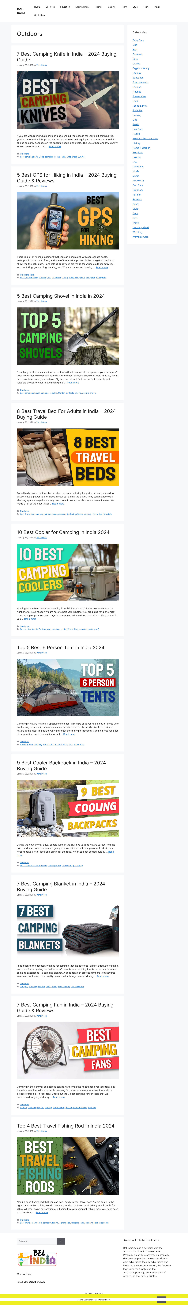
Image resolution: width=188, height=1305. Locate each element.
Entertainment (82, 7)
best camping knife (29, 157)
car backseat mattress (55, 514)
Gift (135, 119)
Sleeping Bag (64, 986)
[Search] (61, 1241)
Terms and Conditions (87, 1300)
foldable (53, 393)
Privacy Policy (104, 1300)
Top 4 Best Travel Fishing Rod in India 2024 (66, 1126)
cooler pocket (54, 865)
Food (135, 101)
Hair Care (138, 129)
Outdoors (24, 154)
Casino (136, 63)
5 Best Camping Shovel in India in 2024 (61, 296)
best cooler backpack (30, 865)
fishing (55, 1223)
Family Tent (48, 744)
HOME (37, 7)
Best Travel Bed (27, 514)
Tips (135, 218)
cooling (48, 1107)
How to (137, 157)
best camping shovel (29, 393)
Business (50, 7)
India (63, 157)
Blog (135, 49)
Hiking (57, 157)
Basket (23, 629)
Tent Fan (92, 1107)
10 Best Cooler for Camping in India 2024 (63, 532)
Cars (135, 59)
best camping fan (36, 1107)
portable (70, 393)
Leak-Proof (67, 865)
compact (47, 1223)
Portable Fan (58, 1107)
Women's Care (141, 236)
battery (23, 1107)
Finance (99, 7)
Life (135, 162)
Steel (74, 157)
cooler (63, 629)
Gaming (111, 7)
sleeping (88, 514)
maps (71, 277)
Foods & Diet (140, 105)
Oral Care (138, 185)
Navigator (90, 277)
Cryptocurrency (141, 68)
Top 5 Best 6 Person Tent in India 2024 (60, 647)
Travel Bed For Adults (102, 514)
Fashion (137, 87)
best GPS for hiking (29, 277)
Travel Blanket (77, 986)
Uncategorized (141, 227)
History (136, 143)
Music (136, 176)
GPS (49, 277)
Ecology (137, 73)
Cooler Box (72, 629)
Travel (157, 7)
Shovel (78, 393)
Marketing (138, 166)
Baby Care (138, 40)
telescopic (103, 1223)
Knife (68, 157)
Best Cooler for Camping (39, 629)
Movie (136, 171)
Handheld (56, 277)
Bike (135, 45)
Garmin (42, 277)
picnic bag (78, 865)
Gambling (138, 110)
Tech (145, 7)
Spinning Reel (91, 1223)
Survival (81, 157)
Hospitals (138, 152)
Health (124, 7)
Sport (136, 204)
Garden (61, 393)
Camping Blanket (37, 986)
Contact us (39, 15)
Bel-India (21, 11)
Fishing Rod (64, 1223)
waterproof (101, 277)
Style (135, 7)
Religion (137, 194)
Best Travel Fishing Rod (31, 1223)
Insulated (83, 629)
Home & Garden (141, 147)
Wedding (137, 232)
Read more (55, 146)
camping (49, 157)
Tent (71, 744)
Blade (41, 157)
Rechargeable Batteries (76, 1107)
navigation (80, 277)
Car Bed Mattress (74, 514)
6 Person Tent (26, 744)
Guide (136, 124)
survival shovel (89, 393)
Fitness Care (139, 96)
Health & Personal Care (145, 138)
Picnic (54, 986)
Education (65, 7)
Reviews (137, 199)
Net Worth (138, 180)
